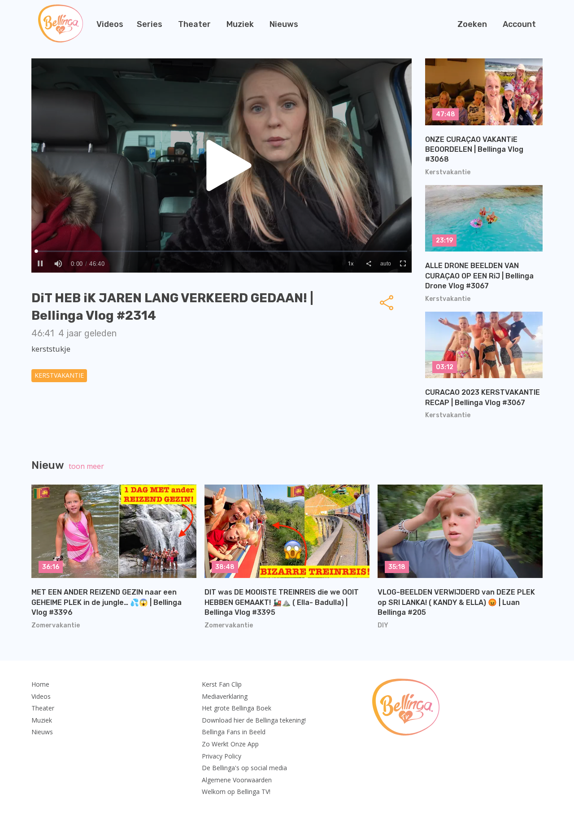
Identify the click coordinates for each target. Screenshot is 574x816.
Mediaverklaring (225, 696)
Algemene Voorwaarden (237, 780)
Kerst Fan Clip (222, 684)
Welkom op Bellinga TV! (236, 791)
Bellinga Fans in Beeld (233, 732)
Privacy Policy (221, 756)
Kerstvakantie (59, 375)
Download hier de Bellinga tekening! (254, 720)
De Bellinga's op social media (244, 767)
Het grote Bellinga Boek (236, 708)
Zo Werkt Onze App (230, 744)
